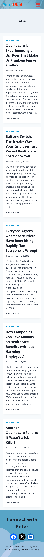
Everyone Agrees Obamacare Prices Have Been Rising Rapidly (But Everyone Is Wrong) (21, 241)
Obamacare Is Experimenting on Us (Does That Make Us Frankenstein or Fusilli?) (22, 55)
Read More (12, 118)
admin (10, 71)
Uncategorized (12, 40)
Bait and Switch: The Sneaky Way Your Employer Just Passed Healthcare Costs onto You (21, 146)
